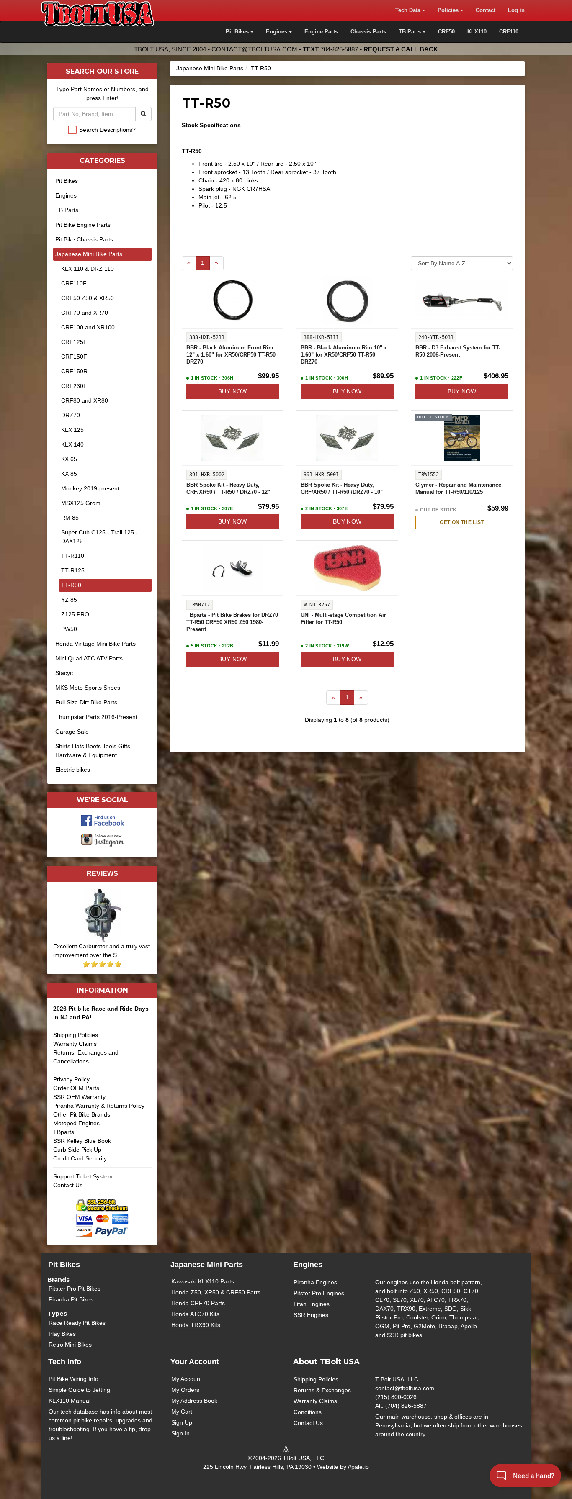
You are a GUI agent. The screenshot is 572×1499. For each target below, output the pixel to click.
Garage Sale (72, 731)
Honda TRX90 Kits (195, 1325)
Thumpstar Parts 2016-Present (96, 717)
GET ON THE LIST (462, 522)
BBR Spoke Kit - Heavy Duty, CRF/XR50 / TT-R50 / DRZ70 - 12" (228, 488)
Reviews (102, 873)
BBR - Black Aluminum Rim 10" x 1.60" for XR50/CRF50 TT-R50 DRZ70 (344, 355)
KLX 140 (72, 444)
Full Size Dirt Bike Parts (86, 702)
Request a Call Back (400, 49)
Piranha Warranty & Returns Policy (98, 1105)
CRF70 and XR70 (84, 312)
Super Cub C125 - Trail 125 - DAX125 (99, 536)
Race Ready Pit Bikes (77, 1322)
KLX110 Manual (69, 1400)
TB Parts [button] (411, 32)
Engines (66, 195)
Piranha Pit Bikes (71, 1299)
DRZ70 (70, 415)
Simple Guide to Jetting (79, 1389)
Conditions (308, 1412)
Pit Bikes (66, 180)
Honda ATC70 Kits (195, 1314)
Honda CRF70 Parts (198, 1303)
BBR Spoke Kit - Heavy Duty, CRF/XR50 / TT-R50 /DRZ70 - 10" (342, 488)
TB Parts (66, 210)
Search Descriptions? (107, 129)
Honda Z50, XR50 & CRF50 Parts (215, 1292)
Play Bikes (62, 1333)
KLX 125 (72, 429)
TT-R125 (73, 570)
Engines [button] (277, 32)
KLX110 (477, 32)
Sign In (180, 1433)
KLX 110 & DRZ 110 (87, 268)
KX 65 (69, 459)
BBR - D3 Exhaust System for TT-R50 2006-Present (457, 351)
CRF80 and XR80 (84, 400)
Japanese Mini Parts (206, 1264)
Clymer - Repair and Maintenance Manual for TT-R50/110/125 (458, 488)
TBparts (63, 1132)
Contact (485, 10)
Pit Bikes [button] (238, 32)
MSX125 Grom (80, 503)
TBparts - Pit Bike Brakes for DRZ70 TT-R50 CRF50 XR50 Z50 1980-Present (232, 622)
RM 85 (70, 517)
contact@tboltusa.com (254, 49)
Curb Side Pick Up (77, 1149)
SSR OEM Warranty (79, 1096)
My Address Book (194, 1400)
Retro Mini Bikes (70, 1344)
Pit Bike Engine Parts (83, 224)
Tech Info (64, 1362)
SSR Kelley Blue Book (82, 1140)
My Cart (181, 1411)
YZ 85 (69, 599)
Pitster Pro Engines (319, 1293)
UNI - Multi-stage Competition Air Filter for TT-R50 (343, 618)
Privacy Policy (71, 1079)
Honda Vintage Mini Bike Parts (95, 643)
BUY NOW (232, 391)
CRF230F (74, 385)
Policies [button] (449, 10)
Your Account (194, 1362)
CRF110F (74, 283)
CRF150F (74, 356)
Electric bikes (72, 769)
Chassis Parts (368, 32)
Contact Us (67, 1185)
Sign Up (181, 1422)
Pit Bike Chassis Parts (84, 239)
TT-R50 (261, 68)
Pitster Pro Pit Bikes (74, 1288)
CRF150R (74, 371)
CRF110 (508, 32)
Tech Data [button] (408, 10)
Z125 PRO (75, 614)
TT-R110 (72, 555)
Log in (516, 10)
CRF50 (446, 32)
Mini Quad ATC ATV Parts (89, 658)
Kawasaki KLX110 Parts (202, 1281)
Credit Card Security (80, 1158)
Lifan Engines (312, 1304)
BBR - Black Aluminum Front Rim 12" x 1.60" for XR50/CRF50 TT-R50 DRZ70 (231, 355)
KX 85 (69, 473)
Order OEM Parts (76, 1088)
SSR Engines (311, 1315)
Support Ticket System (83, 1176)
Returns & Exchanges (322, 1390)
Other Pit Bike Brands (81, 1114)
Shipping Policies (75, 1035)
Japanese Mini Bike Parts (209, 68)
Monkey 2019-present (90, 488)
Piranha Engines (315, 1282)
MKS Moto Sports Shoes (87, 687)
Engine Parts (321, 32)
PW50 (69, 629)
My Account (186, 1379)
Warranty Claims (75, 1043)
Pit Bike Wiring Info (73, 1379)
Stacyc (64, 673)
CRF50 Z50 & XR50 (87, 298)
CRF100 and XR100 (88, 327)
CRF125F (74, 342)
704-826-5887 (339, 49)
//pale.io (358, 1466)
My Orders (185, 1389)
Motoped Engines (76, 1123)
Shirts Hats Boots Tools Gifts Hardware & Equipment (92, 750)
